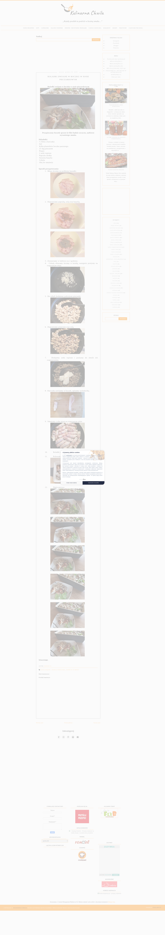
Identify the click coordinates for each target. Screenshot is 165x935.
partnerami (69, 455)
